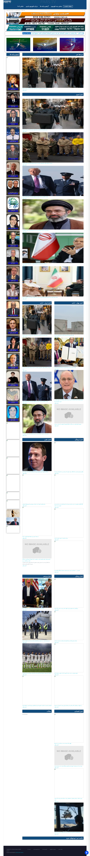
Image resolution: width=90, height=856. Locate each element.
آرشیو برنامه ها (44, 6)
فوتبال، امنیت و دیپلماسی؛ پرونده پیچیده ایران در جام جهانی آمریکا (33, 608)
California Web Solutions (19, 852)
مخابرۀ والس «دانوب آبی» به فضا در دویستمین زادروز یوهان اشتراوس (33, 504)
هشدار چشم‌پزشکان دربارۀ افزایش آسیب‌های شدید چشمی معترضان (65, 640)
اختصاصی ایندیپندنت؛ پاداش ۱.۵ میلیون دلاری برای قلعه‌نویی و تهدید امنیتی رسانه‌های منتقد (37, 705)
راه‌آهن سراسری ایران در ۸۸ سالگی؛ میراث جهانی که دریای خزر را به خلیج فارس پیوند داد (68, 471)
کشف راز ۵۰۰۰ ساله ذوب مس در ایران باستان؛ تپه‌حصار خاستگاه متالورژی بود (67, 570)
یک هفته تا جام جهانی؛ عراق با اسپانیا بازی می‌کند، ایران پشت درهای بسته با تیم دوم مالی (36, 673)
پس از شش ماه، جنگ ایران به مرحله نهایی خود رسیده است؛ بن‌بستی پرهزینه (34, 88)
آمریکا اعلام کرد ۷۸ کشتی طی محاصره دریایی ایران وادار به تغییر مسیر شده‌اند (67, 832)
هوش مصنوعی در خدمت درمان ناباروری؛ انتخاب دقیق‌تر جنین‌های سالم (65, 673)
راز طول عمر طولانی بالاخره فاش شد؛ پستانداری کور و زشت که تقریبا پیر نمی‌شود (68, 705)
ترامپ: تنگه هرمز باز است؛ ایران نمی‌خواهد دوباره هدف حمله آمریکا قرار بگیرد (35, 196)
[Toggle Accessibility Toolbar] (87, 853)
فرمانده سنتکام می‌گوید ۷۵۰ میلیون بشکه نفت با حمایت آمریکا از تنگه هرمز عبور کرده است (37, 163)
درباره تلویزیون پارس (32, 6)
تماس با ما (20, 6)
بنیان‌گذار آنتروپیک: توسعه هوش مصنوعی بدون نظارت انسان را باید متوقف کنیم (35, 471)
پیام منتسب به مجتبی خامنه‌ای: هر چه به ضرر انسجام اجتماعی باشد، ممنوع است (54, 33)
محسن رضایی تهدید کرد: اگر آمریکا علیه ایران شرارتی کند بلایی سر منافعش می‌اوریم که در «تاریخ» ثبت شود (40, 297)
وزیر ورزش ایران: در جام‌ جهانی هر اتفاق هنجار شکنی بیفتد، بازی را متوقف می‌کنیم (35, 640)
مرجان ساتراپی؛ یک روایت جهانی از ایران (61, 538)
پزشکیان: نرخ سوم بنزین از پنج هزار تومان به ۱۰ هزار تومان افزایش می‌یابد (34, 263)
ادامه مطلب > (24, 90)
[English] (81, 849)
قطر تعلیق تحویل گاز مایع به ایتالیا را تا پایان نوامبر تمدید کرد (64, 335)
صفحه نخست (68, 6)
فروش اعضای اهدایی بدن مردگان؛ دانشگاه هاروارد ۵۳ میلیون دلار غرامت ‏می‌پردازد (67, 424)
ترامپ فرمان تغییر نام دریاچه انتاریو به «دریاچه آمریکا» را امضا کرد (65, 367)
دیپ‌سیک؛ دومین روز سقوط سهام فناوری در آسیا (30, 536)
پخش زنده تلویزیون (56, 6)
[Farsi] (83, 849)
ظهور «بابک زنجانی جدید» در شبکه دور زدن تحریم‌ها (62, 743)
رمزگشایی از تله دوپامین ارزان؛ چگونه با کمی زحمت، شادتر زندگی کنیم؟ (66, 608)
